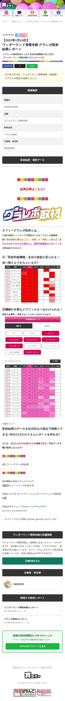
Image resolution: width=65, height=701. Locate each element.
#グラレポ (47, 494)
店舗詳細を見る (32, 561)
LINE (32, 66)
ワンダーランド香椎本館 (16, 121)
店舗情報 (45, 15)
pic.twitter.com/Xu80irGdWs (14, 511)
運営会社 (16, 668)
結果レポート (19, 15)
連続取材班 (9, 148)
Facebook (8, 66)
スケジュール (6, 15)
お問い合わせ (46, 668)
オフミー (5, 21)
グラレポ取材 (22, 35)
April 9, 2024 (50, 519)
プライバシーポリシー (31, 668)
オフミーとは (58, 15)
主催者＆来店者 (32, 15)
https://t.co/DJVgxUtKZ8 (35, 506)
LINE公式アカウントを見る (33, 646)
